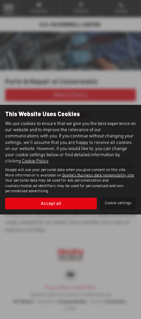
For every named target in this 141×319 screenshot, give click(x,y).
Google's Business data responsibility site (98, 175)
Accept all (51, 203)
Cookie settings (118, 203)
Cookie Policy (35, 161)
